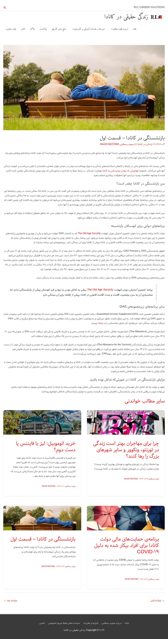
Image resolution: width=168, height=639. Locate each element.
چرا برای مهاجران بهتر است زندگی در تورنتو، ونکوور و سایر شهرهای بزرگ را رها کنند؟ (126, 450)
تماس (42, 623)
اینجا (100, 323)
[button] (5, 7)
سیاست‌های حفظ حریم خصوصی (64, 623)
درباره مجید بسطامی (111, 623)
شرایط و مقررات (90, 623)
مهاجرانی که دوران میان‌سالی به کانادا (120, 171)
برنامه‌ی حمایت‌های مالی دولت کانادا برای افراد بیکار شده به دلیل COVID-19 (126, 545)
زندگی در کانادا (145, 144)
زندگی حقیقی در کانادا (126, 17)
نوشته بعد (10, 600)
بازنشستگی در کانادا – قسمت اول (42, 539)
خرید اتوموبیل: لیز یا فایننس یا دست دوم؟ (45, 446)
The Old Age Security (89, 233)
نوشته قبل (157, 600)
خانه (127, 623)
